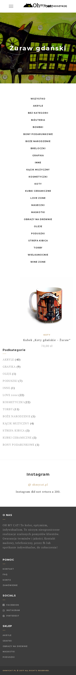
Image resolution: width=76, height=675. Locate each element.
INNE (38, 162)
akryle (7, 635)
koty (38, 183)
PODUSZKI (38, 233)
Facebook (12, 605)
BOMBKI (38, 127)
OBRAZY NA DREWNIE (38, 219)
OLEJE (38, 226)
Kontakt (8, 569)
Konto (7, 580)
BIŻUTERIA (38, 120)
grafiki (7, 641)
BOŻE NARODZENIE (38, 141)
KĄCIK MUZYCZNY (38, 169)
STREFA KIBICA (38, 240)
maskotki (9, 652)
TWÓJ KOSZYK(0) (56, 6)
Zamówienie (10, 585)
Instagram (13, 610)
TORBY (38, 247)
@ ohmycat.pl (38, 484)
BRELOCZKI (38, 148)
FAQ (5, 574)
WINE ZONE (38, 262)
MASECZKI (38, 205)
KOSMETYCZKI (38, 176)
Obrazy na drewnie (15, 646)
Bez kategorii (38, 113)
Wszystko (38, 98)
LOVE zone (38, 198)
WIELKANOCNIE (38, 254)
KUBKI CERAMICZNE (38, 191)
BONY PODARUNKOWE (38, 134)
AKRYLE (38, 105)
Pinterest (12, 616)
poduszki (9, 657)
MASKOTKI (38, 212)
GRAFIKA (38, 155)
